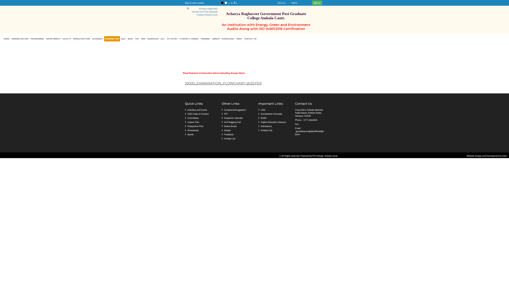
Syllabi (227, 130)
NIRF (143, 38)
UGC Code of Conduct (198, 113)
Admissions (266, 126)
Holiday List (229, 138)
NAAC (130, 38)
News (239, 38)
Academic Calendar (233, 117)
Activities (172, 38)
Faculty (67, 38)
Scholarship (193, 130)
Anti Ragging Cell (232, 122)
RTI (226, 113)
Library (216, 38)
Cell (162, 38)
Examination (112, 38)
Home (6, 38)
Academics (97, 38)
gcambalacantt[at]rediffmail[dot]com (309, 133)
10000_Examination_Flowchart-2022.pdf (223, 83)
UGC (263, 109)
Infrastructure (81, 38)
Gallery (294, 2)
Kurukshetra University (271, 113)
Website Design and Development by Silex (487, 155)
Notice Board (230, 126)
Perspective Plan (195, 126)
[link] (222, 3)
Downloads (228, 38)
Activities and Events (197, 109)
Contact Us (250, 38)
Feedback (229, 134)
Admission (153, 38)
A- (229, 3)
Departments (53, 38)
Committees (193, 117)
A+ (235, 2)
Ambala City (266, 130)
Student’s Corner (188, 38)
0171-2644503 (310, 119)
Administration (20, 38)
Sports (190, 134)
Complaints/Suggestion (235, 109)
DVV (137, 38)
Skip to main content (194, 2)
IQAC (123, 38)
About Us (281, 2)
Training (205, 38)
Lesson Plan (193, 122)
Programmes (37, 38)
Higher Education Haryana (273, 122)
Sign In (317, 2)
